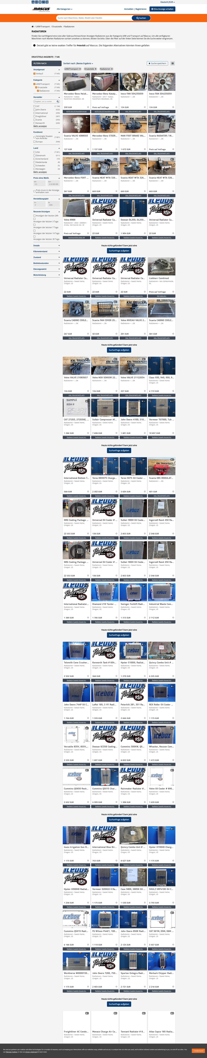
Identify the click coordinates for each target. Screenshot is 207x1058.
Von (35, 202)
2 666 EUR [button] (125, 718)
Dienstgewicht (39, 269)
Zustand (37, 257)
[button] (47, 63)
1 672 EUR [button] (125, 149)
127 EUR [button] (68, 149)
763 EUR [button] (96, 861)
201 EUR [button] (125, 334)
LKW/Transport (43, 26)
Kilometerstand (40, 251)
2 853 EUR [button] (125, 534)
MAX (49, 181)
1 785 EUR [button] (97, 618)
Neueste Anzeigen (41, 212)
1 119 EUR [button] (97, 945)
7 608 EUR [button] (97, 433)
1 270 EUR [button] (125, 676)
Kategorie (37, 80)
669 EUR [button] (96, 191)
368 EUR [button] (96, 676)
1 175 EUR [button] (154, 718)
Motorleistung (39, 275)
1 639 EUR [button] (154, 802)
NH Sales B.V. (161, 296)
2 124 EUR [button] (125, 945)
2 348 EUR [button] (154, 534)
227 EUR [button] (125, 391)
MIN (35, 181)
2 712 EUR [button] (154, 618)
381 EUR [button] (153, 334)
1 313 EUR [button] (125, 618)
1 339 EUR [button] (97, 718)
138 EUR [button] (96, 534)
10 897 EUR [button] (154, 433)
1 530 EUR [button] (125, 903)
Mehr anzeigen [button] (40, 126)
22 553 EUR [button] (69, 534)
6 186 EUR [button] (69, 945)
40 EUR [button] (95, 334)
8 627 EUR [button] (125, 861)
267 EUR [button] (68, 191)
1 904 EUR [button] (125, 233)
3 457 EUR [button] (154, 945)
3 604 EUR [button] (125, 492)
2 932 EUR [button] (69, 676)
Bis (49, 202)
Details (36, 246)
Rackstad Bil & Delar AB (76, 237)
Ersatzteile (57, 26)
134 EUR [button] (125, 107)
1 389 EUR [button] (69, 618)
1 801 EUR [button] (125, 433)
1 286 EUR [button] (69, 433)
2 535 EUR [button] (69, 760)
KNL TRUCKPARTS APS (133, 111)
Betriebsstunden (41, 263)
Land (35, 148)
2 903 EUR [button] (97, 987)
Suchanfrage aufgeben (119, 250)
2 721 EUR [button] (125, 987)
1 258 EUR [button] (69, 903)
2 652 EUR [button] (69, 802)
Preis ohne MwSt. (41, 178)
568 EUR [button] (68, 492)
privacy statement (31, 1052)
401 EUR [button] (153, 492)
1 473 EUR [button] (154, 760)
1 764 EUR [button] (69, 718)
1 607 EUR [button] (97, 760)
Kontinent (37, 132)
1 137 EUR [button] (97, 149)
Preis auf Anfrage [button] (100, 107)
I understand (198, 1051)
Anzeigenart (38, 70)
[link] (76, 82)
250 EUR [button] (68, 107)
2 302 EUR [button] (97, 492)
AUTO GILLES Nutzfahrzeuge (76, 111)
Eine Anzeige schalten (163, 9)
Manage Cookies (11, 1052)
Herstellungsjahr (41, 199)
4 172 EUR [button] (154, 391)
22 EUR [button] (95, 233)
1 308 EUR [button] (125, 802)
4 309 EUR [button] (97, 802)
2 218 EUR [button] (154, 987)
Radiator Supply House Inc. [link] (105, 237)
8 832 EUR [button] (125, 760)
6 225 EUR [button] (154, 676)
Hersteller (37, 97)
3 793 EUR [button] (154, 903)
